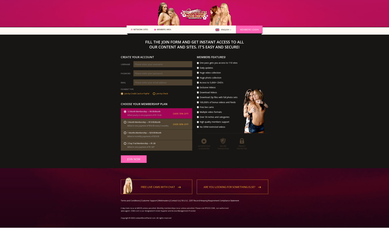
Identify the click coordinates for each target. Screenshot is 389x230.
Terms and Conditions (130, 200)
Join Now (133, 159)
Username (125, 64)
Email (123, 83)
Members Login (249, 29)
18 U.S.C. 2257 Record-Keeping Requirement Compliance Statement (210, 200)
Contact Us (175, 200)
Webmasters (163, 200)
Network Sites (140, 30)
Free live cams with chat (158, 187)
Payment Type (127, 90)
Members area (164, 30)
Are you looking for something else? (229, 187)
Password (126, 74)
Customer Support (149, 200)
